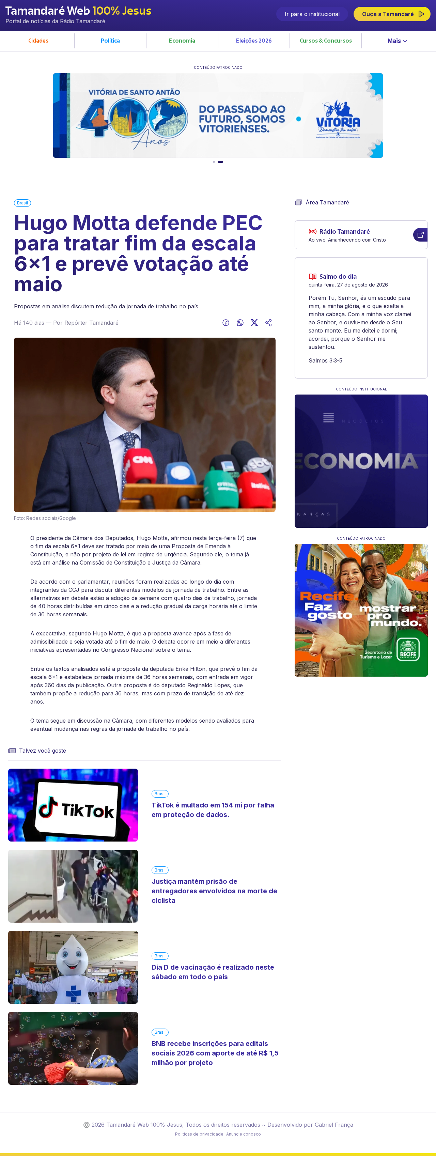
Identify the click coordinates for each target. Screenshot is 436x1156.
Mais (394, 41)
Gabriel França (334, 1124)
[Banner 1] (214, 162)
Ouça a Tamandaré (388, 14)
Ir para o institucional (312, 14)
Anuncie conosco (243, 1134)
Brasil (22, 202)
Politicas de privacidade (199, 1134)
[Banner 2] (220, 162)
